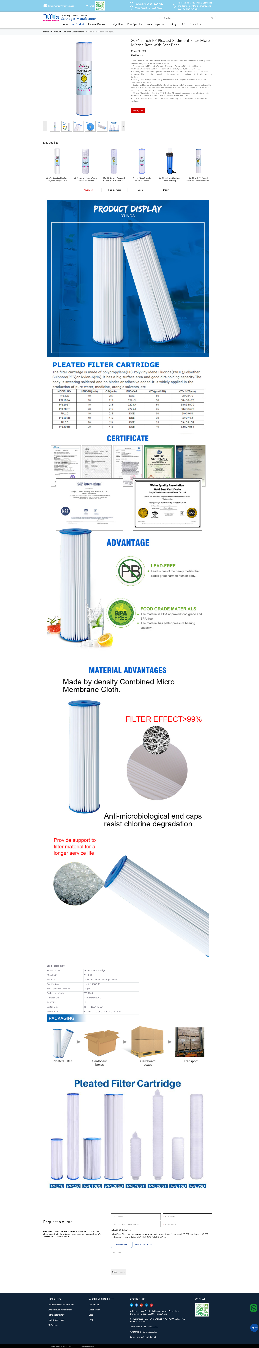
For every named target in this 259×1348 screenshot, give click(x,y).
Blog (91, 1314)
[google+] (141, 1305)
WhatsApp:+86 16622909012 (149, 7)
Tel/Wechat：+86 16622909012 (144, 1326)
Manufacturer (114, 189)
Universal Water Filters (73, 31)
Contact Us (195, 24)
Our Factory (94, 1304)
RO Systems (53, 1325)
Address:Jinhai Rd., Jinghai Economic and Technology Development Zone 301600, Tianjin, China (195, 5)
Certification (94, 1309)
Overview (88, 189)
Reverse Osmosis (97, 24)
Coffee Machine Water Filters (61, 1304)
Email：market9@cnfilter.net (143, 1336)
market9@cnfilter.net (143, 1234)
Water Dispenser (155, 24)
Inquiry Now (138, 110)
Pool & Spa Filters (56, 1320)
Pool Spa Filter (135, 24)
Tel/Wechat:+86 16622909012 (149, 3)
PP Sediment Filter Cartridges (99, 31)
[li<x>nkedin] (136, 1305)
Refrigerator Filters (56, 1314)
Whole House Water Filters (60, 1309)
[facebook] (146, 1305)
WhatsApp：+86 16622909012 (143, 1331)
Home (65, 24)
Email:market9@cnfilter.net (61, 5)
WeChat (90, 5)
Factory (172, 24)
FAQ (183, 24)
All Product (78, 24)
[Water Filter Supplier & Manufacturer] (51, 17)
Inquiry (166, 189)
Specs (140, 189)
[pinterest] (131, 1305)
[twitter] (151, 1305)
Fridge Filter (117, 24)
